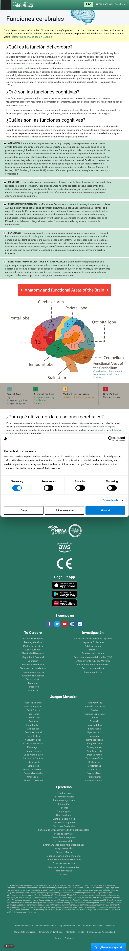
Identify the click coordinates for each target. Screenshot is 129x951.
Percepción (33, 686)
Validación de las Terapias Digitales (93, 638)
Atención (33, 690)
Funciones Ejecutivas (33, 675)
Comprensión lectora (64, 863)
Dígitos (94, 717)
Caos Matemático (33, 754)
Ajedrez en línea (33, 702)
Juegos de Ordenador (92, 642)
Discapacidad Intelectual (33, 668)
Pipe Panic (33, 714)
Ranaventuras (94, 702)
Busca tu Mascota (33, 769)
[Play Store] (64, 594)
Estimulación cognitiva (64, 837)
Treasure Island (33, 732)
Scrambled (33, 765)
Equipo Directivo (67, 925)
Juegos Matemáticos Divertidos (64, 859)
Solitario (33, 721)
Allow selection (65, 510)
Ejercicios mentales (64, 841)
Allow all (105, 510)
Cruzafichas (94, 765)
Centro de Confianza (64, 938)
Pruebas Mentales (64, 833)
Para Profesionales (64, 796)
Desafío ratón (94, 754)
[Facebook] (49, 624)
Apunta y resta (94, 751)
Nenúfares (94, 769)
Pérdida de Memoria (33, 664)
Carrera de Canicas (33, 758)
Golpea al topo (94, 773)
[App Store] (64, 585)
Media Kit (110, 925)
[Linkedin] (79, 624)
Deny (24, 510)
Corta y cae (94, 762)
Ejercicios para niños (64, 818)
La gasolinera (94, 743)
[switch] (48, 488)
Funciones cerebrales (33, 672)
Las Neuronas (32, 649)
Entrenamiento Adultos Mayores (92, 661)
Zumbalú (94, 721)
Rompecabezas (94, 739)
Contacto (70, 932)
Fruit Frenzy (33, 710)
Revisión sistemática (93, 668)
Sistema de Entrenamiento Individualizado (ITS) (64, 829)
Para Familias (63, 793)
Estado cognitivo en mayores (93, 664)
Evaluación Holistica (93, 653)
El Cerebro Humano (33, 638)
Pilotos (93, 649)
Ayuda (81, 932)
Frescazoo (94, 736)
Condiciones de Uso (23, 925)
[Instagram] (72, 624)
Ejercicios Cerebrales (64, 826)
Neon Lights (33, 736)
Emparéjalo (33, 747)
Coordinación (33, 679)
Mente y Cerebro (33, 642)
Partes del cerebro (33, 646)
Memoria (33, 683)
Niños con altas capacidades (64, 867)
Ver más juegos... (94, 780)
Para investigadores (64, 800)
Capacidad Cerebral (33, 657)
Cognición (33, 661)
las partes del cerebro (21, 68)
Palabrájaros (94, 776)
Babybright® (64, 811)
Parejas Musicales (33, 773)
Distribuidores (63, 815)
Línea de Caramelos (94, 706)
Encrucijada (94, 728)
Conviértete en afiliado (24, 932)
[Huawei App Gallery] (64, 603)
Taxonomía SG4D (93, 672)
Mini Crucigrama (33, 706)
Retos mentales (63, 870)
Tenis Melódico (33, 762)
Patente (64, 807)
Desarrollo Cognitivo (64, 822)
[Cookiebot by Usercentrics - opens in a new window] (110, 438)
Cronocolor (33, 776)
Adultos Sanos (93, 646)
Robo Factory (33, 725)
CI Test (64, 874)
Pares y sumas (94, 747)
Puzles (94, 710)
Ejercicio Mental (63, 852)
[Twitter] (56, 624)
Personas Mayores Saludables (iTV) (93, 657)
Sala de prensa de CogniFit (90, 925)
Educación (64, 804)
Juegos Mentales (64, 848)
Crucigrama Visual (33, 743)
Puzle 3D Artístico (33, 780)
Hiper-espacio (94, 732)
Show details (110, 500)
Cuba (10, 946)
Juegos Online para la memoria (64, 856)
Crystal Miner (33, 717)
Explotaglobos (94, 725)
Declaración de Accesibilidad (101, 932)
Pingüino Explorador (94, 714)
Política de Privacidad (46, 925)
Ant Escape (33, 728)
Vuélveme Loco (33, 739)
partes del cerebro (97, 426)
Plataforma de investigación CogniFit (31, 36)
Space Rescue (33, 751)
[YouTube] (64, 624)
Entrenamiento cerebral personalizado (63, 844)
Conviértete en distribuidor (50, 932)
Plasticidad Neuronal (33, 653)
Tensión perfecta (94, 758)
